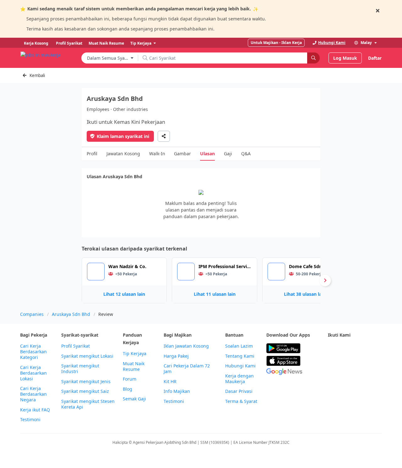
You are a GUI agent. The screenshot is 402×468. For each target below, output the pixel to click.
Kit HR (170, 381)
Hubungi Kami (240, 366)
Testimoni (30, 419)
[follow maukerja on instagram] (373, 348)
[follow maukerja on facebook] (331, 348)
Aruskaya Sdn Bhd (71, 314)
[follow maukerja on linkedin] (331, 363)
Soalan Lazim (239, 346)
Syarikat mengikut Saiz (85, 391)
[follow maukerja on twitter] (345, 348)
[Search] (313, 57)
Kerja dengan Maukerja (239, 378)
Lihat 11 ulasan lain (215, 294)
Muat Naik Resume (133, 366)
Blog (127, 389)
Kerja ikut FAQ (35, 410)
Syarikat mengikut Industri (80, 368)
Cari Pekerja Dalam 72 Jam (187, 368)
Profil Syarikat (75, 346)
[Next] (325, 280)
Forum (129, 379)
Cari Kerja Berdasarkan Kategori (33, 351)
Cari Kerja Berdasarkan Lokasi (33, 373)
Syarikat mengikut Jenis (86, 381)
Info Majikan (177, 391)
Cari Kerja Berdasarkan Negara (33, 394)
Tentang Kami (239, 356)
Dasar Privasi (239, 391)
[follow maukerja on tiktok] (345, 363)
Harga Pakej (176, 356)
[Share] (164, 136)
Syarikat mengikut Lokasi (87, 356)
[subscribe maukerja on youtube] (359, 348)
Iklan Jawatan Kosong (186, 346)
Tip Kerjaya (134, 353)
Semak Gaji (134, 399)
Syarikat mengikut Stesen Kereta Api (88, 404)
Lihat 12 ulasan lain (124, 294)
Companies (32, 314)
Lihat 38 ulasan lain (305, 294)
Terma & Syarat (241, 401)
